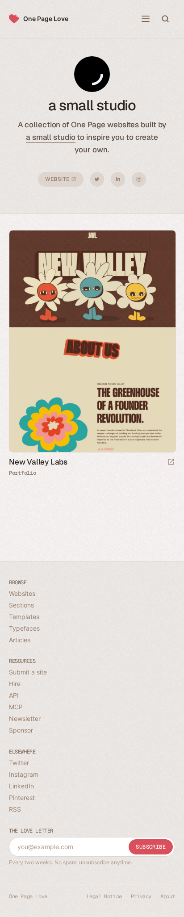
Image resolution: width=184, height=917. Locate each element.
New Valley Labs (38, 462)
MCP (16, 707)
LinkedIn (118, 179)
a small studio (50, 137)
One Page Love (45, 18)
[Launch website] (171, 462)
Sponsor (21, 730)
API (14, 695)
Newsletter (25, 718)
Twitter (97, 179)
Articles (19, 640)
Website (58, 179)
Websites (22, 593)
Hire (15, 683)
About (167, 896)
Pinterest (22, 797)
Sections (21, 605)
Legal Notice (104, 896)
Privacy (141, 896)
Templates (24, 616)
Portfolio (22, 473)
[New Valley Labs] (92, 341)
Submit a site (28, 672)
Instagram (139, 179)
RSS (15, 809)
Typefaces (24, 628)
